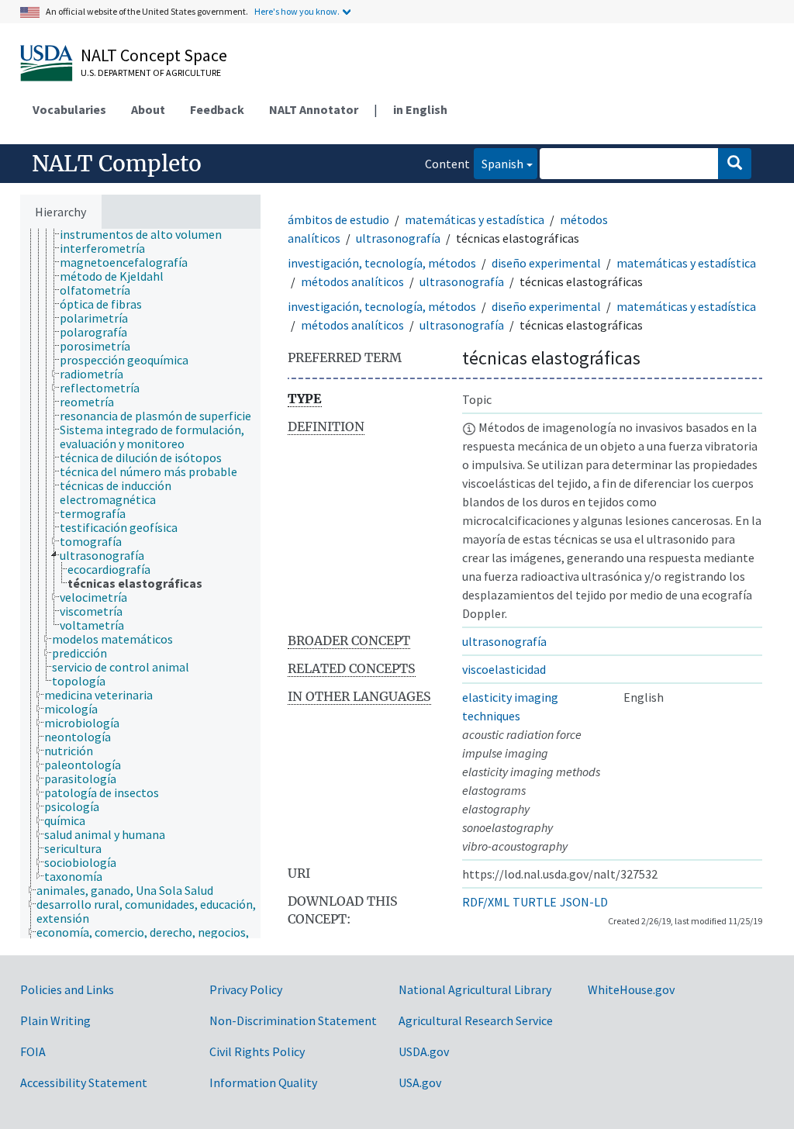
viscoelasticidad (504, 669)
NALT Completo (117, 164)
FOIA (33, 1051)
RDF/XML (485, 902)
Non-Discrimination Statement (293, 1020)
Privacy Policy (245, 989)
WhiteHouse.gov (631, 989)
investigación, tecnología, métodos (382, 263)
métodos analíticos (352, 281)
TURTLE (535, 902)
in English (420, 109)
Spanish (498, 163)
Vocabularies (69, 109)
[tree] (140, 583)
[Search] (734, 163)
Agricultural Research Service (476, 1020)
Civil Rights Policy (257, 1051)
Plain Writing (55, 1020)
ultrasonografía (398, 238)
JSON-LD (584, 902)
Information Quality (263, 1082)
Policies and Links (67, 989)
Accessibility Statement (83, 1082)
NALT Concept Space (154, 55)
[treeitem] (147, 234)
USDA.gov (424, 1051)
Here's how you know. (297, 11)
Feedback (217, 109)
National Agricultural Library (475, 989)
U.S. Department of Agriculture (151, 72)
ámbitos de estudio (338, 219)
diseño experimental (546, 263)
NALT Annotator (313, 109)
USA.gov (420, 1082)
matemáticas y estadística (474, 219)
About (148, 109)
